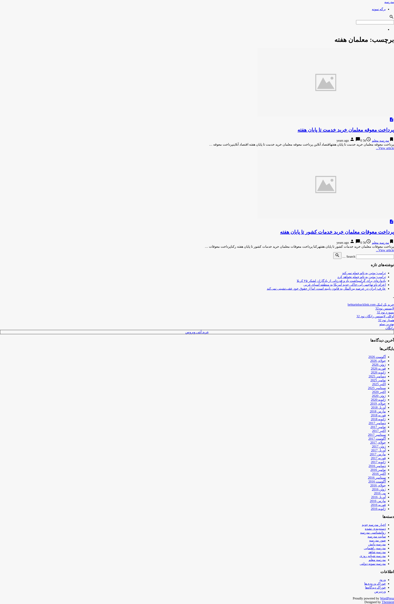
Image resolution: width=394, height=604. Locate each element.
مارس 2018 (378, 411)
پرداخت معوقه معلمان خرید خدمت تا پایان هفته (346, 129)
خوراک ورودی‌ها (375, 583)
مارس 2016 (378, 501)
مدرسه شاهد (377, 552)
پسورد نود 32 (385, 312)
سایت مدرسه (377, 536)
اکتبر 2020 (379, 392)
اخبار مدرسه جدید (374, 525)
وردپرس (380, 591)
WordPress (387, 598)
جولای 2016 (378, 485)
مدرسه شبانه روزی (373, 556)
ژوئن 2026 (379, 364)
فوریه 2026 (378, 368)
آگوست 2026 (377, 357)
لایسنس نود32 (384, 308)
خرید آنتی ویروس (197, 332)
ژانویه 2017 (378, 462)
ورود (382, 579)
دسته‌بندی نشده (375, 528)
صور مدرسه (377, 540)
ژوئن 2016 (379, 489)
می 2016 (380, 493)
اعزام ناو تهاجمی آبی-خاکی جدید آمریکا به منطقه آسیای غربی (345, 284)
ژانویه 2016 (378, 509)
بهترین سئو (386, 324)
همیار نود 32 (386, 320)
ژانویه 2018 (378, 419)
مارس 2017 (378, 454)
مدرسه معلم (380, 140)
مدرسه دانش (377, 544)
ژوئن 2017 (379, 446)
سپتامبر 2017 (377, 434)
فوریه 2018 (378, 415)
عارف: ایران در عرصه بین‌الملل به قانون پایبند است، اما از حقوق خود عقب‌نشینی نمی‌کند (326, 288)
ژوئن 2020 (379, 396)
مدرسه (389, 2)
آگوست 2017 (377, 438)
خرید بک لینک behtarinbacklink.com (371, 304)
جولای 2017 (378, 442)
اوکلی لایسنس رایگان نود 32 (375, 316)
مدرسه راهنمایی (375, 548)
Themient (388, 602)
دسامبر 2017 (377, 423)
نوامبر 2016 (378, 470)
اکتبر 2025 (379, 384)
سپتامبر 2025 (377, 388)
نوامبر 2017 (378, 427)
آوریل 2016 (378, 497)
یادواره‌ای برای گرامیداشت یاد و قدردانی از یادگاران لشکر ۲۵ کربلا (341, 281)
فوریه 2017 (378, 458)
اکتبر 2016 (379, 473)
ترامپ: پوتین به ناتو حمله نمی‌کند (364, 273)
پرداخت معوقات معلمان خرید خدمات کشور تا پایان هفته (337, 232)
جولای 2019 (378, 403)
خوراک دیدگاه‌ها (375, 587)
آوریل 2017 (378, 450)
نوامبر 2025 (378, 380)
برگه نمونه (379, 9)
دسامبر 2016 (377, 466)
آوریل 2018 (378, 407)
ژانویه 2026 (378, 372)
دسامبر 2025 (377, 376)
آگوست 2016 (377, 481)
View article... (385, 148)
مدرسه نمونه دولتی (373, 563)
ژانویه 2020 (378, 399)
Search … (348, 256)
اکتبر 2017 (379, 431)
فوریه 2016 (378, 505)
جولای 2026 (378, 360)
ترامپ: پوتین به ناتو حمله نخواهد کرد (361, 277)
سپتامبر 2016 (377, 477)
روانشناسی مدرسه (373, 532)
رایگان (389, 328)
